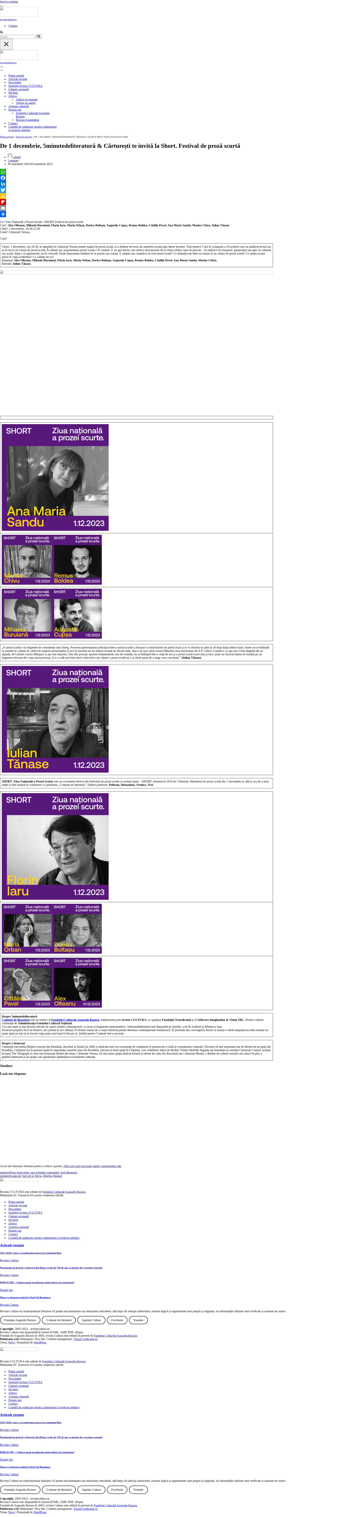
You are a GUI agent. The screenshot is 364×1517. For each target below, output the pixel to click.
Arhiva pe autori (25, 102)
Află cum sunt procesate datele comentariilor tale (92, 1166)
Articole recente (17, 79)
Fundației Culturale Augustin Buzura (75, 1019)
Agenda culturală (18, 106)
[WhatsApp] (136, 172)
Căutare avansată (18, 89)
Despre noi (14, 1230)
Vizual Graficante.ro (85, 1339)
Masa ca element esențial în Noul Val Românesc (25, 1297)
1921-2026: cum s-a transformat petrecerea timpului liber (31, 1253)
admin (16, 157)
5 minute (13, 160)
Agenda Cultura (91, 1320)
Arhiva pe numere (27, 99)
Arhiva (12, 1223)
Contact (13, 123)
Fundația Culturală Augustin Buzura (33, 114)
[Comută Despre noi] (66, 109)
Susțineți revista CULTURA (25, 85)
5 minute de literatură (16, 1019)
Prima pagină (16, 75)
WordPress (40, 1342)
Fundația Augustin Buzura (20, 1320)
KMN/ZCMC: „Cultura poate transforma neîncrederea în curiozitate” (37, 1282)
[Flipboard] (136, 202)
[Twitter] (136, 190)
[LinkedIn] (136, 184)
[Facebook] (136, 178)
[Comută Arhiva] (66, 96)
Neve (11, 1342)
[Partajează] (136, 214)
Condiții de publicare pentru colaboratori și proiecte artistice (32, 128)
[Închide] (6, 44)
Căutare (13, 25)
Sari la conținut (9, 1)
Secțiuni (13, 92)
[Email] (136, 208)
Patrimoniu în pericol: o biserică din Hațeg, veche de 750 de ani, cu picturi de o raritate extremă (51, 1267)
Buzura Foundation (27, 119)
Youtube (138, 1320)
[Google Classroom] (136, 196)
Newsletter (14, 82)
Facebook (117, 1320)
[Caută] (1, 32)
